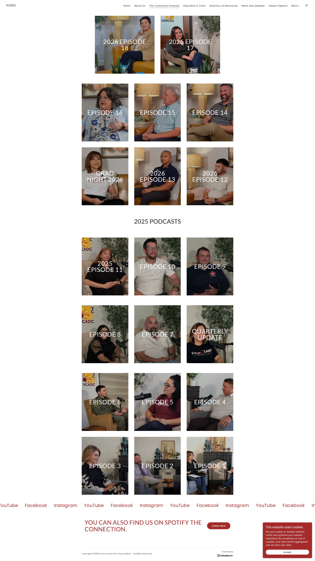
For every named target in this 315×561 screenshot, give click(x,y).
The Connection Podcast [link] (164, 5)
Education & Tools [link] (194, 5)
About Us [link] (139, 5)
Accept (287, 552)
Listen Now (218, 525)
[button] (296, 5)
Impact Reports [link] (278, 5)
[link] (11, 5)
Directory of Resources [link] (224, 5)
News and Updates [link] (253, 5)
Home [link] (126, 5)
